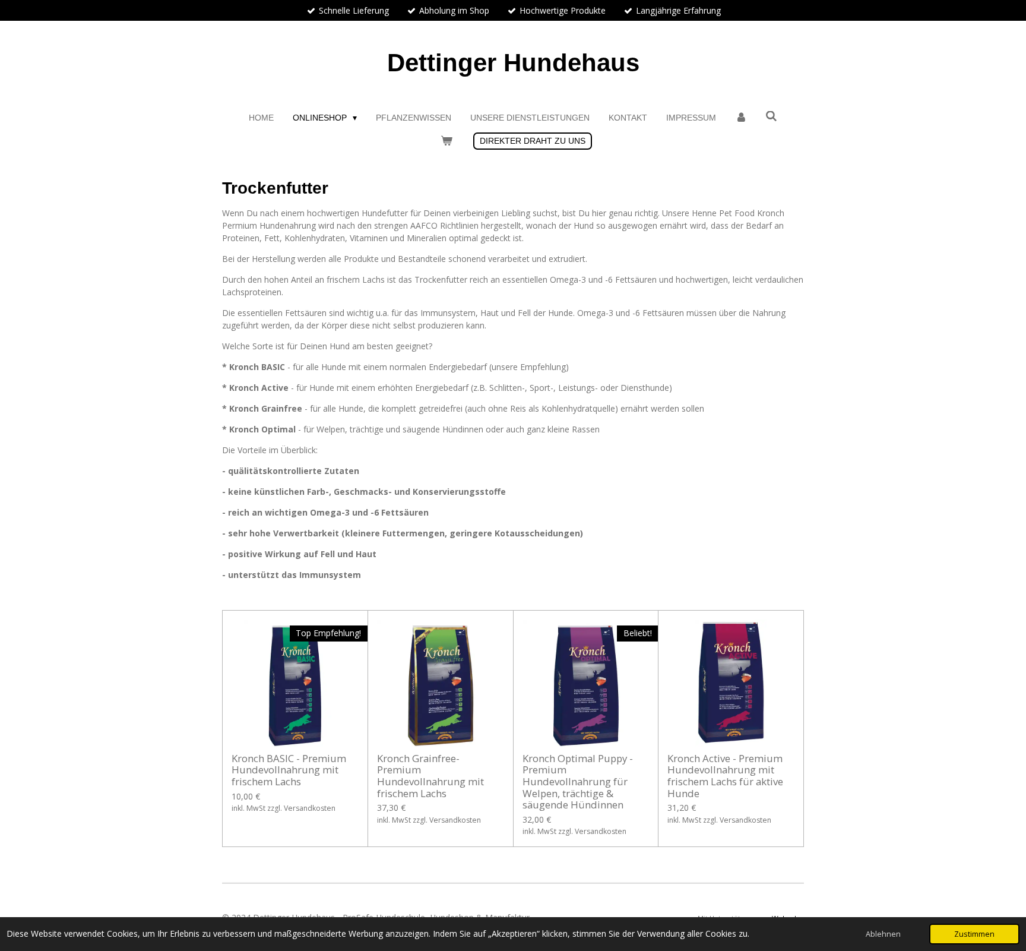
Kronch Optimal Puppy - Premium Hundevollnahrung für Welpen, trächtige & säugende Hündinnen (577, 782)
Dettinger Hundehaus (513, 63)
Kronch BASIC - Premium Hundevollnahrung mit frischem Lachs (289, 770)
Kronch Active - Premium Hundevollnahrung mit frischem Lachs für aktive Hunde (725, 776)
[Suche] (771, 116)
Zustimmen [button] (974, 934)
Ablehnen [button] (883, 934)
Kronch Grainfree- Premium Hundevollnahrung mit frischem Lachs (430, 776)
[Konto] (741, 118)
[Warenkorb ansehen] (446, 141)
